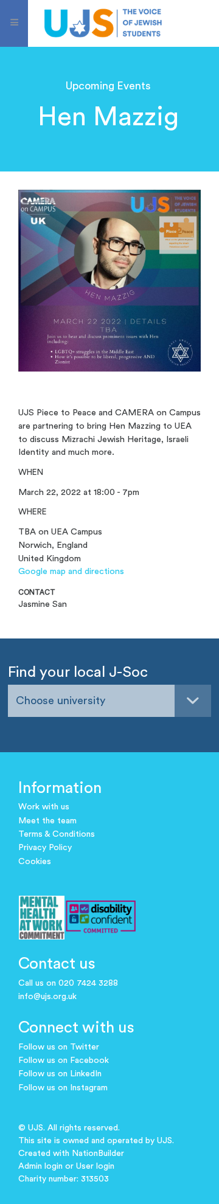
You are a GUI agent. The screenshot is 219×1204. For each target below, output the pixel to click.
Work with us (43, 807)
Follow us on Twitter (58, 1047)
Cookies (34, 861)
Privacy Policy (45, 847)
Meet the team (47, 821)
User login (95, 1166)
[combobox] (109, 701)
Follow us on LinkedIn (60, 1074)
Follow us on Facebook (63, 1060)
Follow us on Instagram (63, 1088)
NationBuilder (98, 1153)
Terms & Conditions (56, 834)
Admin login (40, 1166)
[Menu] (14, 23)
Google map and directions (71, 571)
